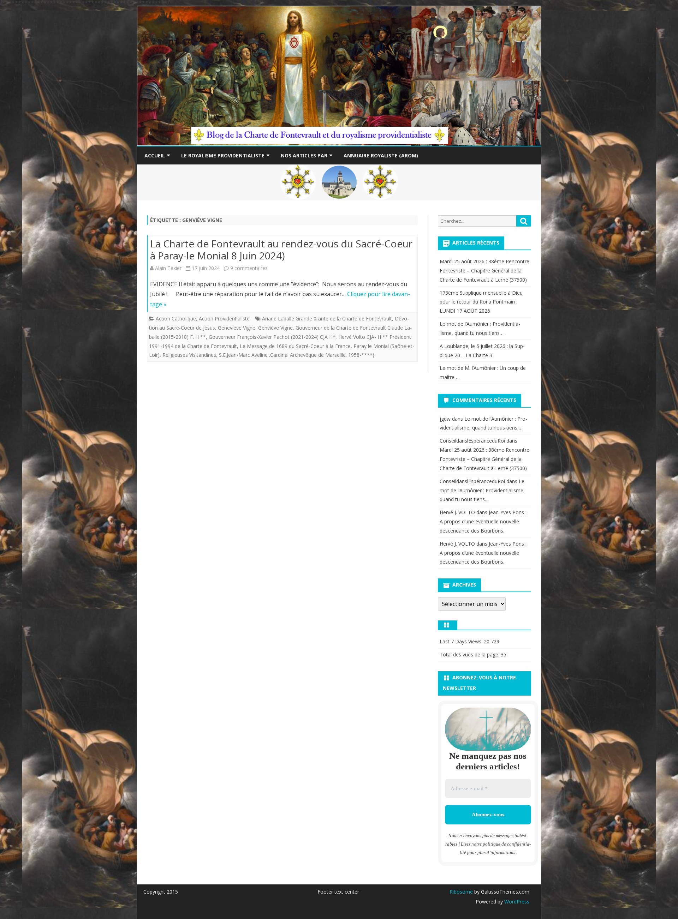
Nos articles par (304, 155)
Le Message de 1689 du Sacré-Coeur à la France (295, 346)
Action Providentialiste (224, 318)
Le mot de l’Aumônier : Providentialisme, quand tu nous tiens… (482, 490)
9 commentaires (249, 268)
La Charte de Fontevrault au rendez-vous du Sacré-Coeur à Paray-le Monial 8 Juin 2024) (281, 249)
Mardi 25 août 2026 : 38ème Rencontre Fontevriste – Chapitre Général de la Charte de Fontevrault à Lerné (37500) (484, 270)
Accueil (154, 155)
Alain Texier (168, 268)
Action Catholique (176, 318)
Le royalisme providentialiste (222, 155)
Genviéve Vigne (275, 327)
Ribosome (461, 891)
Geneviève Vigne (236, 327)
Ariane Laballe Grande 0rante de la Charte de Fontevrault (327, 318)
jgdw (445, 418)
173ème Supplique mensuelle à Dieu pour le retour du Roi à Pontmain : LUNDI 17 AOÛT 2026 (481, 301)
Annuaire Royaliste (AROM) (381, 155)
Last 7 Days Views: (462, 641)
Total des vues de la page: (470, 654)
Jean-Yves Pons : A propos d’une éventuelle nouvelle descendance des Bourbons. (483, 521)
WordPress (516, 901)
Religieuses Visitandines (189, 355)
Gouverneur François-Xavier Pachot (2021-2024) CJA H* (272, 337)
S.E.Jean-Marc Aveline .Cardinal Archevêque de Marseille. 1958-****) (296, 355)
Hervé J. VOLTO (457, 512)
